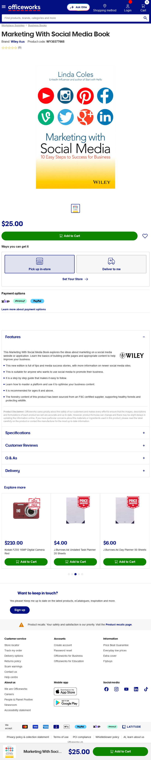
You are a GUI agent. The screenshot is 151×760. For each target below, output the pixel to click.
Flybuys (107, 661)
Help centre (11, 677)
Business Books (37, 25)
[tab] (75, 337)
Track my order (13, 650)
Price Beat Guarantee (116, 645)
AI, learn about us (134, 737)
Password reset (63, 650)
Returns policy (12, 661)
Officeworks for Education (69, 661)
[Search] (145, 18)
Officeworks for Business (68, 655)
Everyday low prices (115, 650)
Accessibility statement (17, 710)
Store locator (11, 645)
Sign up (19, 610)
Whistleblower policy (107, 737)
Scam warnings (13, 666)
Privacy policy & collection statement (28, 737)
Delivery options (13, 655)
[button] (4, 7)
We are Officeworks (15, 688)
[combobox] (75, 18)
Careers (9, 694)
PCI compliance (82, 737)
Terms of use (61, 737)
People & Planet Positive (18, 699)
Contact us (10, 671)
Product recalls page (119, 624)
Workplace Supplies (12, 25)
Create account (63, 645)
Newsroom (10, 704)
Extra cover (110, 655)
